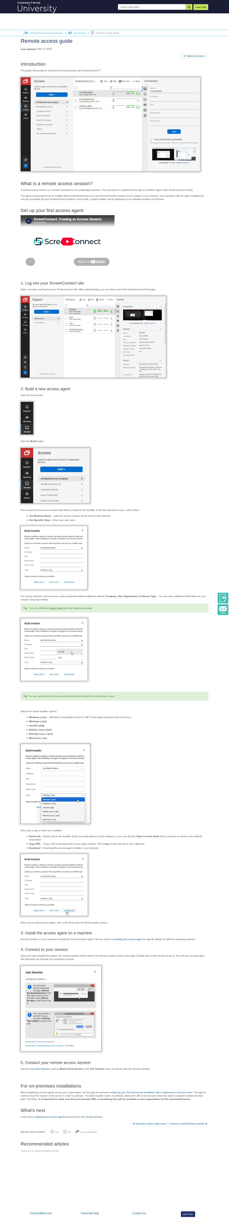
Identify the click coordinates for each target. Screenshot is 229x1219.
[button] (189, 7)
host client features (40, 1068)
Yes (57, 1132)
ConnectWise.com (41, 1213)
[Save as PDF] (223, 597)
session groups (94, 1116)
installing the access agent (128, 939)
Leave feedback (88, 1132)
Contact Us (139, 1213)
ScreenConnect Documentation (46, 33)
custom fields (56, 608)
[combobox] (152, 7)
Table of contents (195, 55)
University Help (90, 1213)
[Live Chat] (200, 7)
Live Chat (188, 1214)
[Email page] (223, 609)
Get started (79, 33)
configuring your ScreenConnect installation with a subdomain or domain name (150, 1092)
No (69, 1132)
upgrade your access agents (50, 1116)
